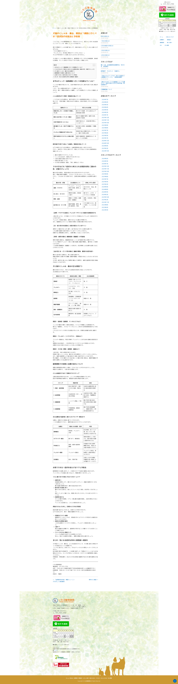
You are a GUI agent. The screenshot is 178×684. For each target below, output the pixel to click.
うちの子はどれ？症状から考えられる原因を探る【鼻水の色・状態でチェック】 (75, 69)
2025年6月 (105, 133)
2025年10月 (105, 123)
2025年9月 (105, 125)
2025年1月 (105, 138)
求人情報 (167, 45)
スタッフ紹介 (86, 678)
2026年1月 (105, 115)
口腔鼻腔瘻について (106, 89)
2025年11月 (105, 120)
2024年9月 (105, 146)
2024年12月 (105, 141)
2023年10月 (105, 197)
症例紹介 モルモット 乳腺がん (110, 71)
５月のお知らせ (105, 50)
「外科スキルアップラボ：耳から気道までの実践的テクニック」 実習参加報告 (113, 76)
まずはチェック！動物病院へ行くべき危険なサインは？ (69, 67)
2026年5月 (105, 105)
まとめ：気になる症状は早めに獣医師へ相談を (66, 77)
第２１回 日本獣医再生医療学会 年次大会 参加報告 (113, 65)
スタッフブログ (103, 678)
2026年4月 (105, 107)
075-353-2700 (168, 4)
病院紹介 (80, 678)
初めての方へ (92, 678)
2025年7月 (105, 130)
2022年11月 (105, 202)
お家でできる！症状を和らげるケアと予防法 (66, 75)
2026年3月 (105, 110)
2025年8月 (105, 128)
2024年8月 (105, 189)
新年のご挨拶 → (93, 580)
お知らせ (71, 678)
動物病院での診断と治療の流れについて (65, 73)
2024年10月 (105, 143)
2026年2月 (105, 112)
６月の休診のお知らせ (107, 46)
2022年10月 (105, 151)
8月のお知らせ (105, 36)
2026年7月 (105, 99)
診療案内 (162, 39)
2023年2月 (105, 148)
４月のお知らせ (105, 55)
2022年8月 (105, 205)
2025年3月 (105, 135)
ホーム (161, 37)
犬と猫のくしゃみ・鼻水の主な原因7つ (64, 71)
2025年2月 (105, 184)
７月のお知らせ (105, 41)
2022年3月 (105, 210)
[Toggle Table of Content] (93, 65)
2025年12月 (105, 117)
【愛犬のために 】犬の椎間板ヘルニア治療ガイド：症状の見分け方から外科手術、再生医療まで (113, 83)
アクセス (56, 650)
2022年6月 (105, 207)
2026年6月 (105, 102)
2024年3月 (105, 192)
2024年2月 (105, 194)
